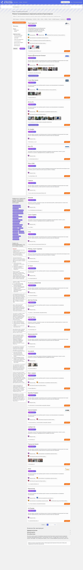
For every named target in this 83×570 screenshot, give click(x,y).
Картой (15, 31)
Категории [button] (25, 2)
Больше (68, 19)
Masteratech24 (32, 334)
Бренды (20, 2)
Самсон (30, 180)
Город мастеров (33, 444)
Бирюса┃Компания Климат (37, 55)
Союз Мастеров (33, 80)
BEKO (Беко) (22, 19)
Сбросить (15, 48)
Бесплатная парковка (18, 35)
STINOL (42, 19)
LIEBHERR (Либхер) (29, 19)
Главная (13, 11)
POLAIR (49, 19)
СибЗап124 (31, 427)
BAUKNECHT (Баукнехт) (64, 19)
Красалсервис (32, 410)
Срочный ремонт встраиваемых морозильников (39, 37)
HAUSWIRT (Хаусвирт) (55, 19)
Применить (22, 48)
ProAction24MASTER (34, 283)
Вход (71, 2)
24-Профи (31, 508)
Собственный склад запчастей (18, 37)
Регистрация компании (77, 2)
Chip (29, 232)
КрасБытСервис (33, 393)
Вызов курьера (17, 45)
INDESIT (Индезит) (16, 19)
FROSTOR (34, 19)
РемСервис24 (32, 23)
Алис (29, 469)
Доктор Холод (32, 300)
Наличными (16, 30)
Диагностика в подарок (18, 42)
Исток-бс (31, 102)
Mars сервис (32, 373)
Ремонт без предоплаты (18, 39)
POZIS (38, 19)
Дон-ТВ (30, 146)
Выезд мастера (41, 35)
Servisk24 (31, 351)
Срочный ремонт (17, 40)
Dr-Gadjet (31, 129)
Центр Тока (31, 317)
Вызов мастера (17, 44)
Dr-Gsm (30, 266)
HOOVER (45, 19)
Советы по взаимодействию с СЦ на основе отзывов (18, 244)
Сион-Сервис (32, 215)
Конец (55, 524)
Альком (30, 197)
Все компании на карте (19, 22)
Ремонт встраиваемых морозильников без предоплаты (40, 40)
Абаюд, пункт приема (35, 249)
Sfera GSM (31, 163)
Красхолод (31, 488)
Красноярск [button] (16, 2)
